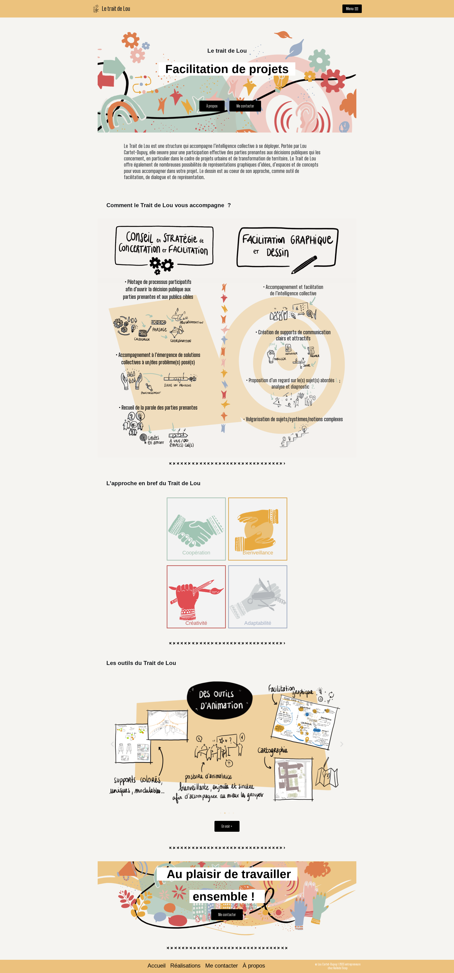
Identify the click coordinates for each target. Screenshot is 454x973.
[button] (212, 106)
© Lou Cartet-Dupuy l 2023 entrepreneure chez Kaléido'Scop (337, 966)
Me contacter (221, 966)
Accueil (157, 966)
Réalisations (185, 966)
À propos (254, 966)
